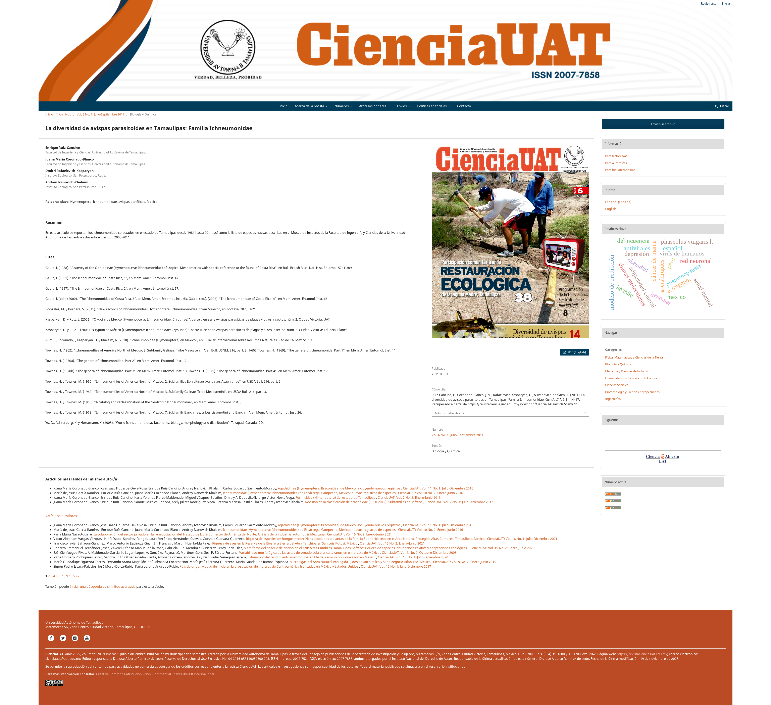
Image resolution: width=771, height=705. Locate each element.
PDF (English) (576, 352)
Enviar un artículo (663, 124)
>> (78, 576)
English (610, 209)
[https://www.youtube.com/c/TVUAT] (87, 642)
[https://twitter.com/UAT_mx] (63, 642)
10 (70, 576)
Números (342, 106)
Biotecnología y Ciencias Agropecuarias (632, 392)
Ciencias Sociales (616, 385)
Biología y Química (618, 364)
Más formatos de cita (449, 413)
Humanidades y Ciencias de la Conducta (632, 378)
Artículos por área (373, 106)
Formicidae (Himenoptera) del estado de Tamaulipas (336, 497)
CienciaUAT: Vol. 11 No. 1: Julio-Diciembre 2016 (438, 488)
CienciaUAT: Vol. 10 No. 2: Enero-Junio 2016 (430, 493)
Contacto (464, 106)
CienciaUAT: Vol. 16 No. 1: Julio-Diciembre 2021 (522, 538)
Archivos (65, 114)
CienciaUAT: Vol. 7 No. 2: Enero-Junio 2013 (409, 497)
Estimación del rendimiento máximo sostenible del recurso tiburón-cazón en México (312, 557)
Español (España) (618, 202)
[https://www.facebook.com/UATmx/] (51, 642)
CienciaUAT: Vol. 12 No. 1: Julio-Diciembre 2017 (396, 566)
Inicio (283, 106)
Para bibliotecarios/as (620, 170)
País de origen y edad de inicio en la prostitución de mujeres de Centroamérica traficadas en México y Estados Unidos (269, 566)
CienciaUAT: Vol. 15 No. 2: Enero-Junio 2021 (359, 534)
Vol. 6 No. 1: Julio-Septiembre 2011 (100, 114)
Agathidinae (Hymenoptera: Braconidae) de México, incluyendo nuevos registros (339, 488)
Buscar (723, 106)
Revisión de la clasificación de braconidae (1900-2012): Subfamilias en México (364, 502)
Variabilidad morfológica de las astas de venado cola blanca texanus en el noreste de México (309, 552)
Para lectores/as (616, 156)
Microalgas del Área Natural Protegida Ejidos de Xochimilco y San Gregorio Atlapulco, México (360, 562)
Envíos (402, 106)
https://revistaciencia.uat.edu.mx (642, 654)
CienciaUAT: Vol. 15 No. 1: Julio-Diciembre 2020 (413, 557)
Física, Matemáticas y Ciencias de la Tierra (634, 357)
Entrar (726, 3)
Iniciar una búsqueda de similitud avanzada (103, 586)
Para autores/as (616, 163)
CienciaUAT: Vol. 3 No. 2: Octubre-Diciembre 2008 (419, 552)
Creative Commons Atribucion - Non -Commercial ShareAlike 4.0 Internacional (155, 674)
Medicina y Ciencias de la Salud (626, 371)
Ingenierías (613, 399)
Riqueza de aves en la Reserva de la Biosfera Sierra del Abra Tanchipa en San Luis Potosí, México (285, 543)
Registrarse (708, 3)
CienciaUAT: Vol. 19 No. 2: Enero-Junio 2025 (501, 548)
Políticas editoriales (432, 106)
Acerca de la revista (310, 106)
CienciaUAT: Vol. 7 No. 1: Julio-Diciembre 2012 (459, 502)
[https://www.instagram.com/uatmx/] (75, 642)
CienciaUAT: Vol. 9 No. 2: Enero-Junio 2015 (464, 562)
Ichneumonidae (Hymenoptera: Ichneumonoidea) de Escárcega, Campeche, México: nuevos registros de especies (310, 493)
